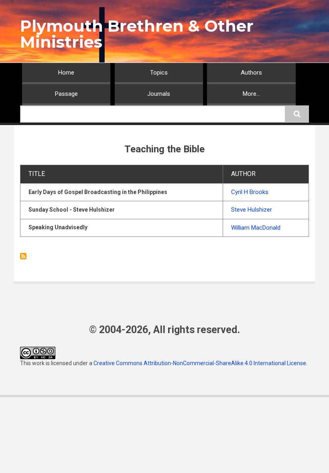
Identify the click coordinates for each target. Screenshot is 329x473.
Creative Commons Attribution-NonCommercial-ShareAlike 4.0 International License (199, 363)
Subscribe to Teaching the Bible (23, 256)
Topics (159, 72)
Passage (66, 93)
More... (251, 93)
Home (66, 72)
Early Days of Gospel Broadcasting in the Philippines (97, 192)
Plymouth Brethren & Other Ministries (137, 34)
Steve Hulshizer (251, 209)
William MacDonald (255, 227)
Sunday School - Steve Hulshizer (71, 209)
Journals (158, 93)
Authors (251, 72)
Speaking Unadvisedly (57, 227)
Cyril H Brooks (249, 192)
